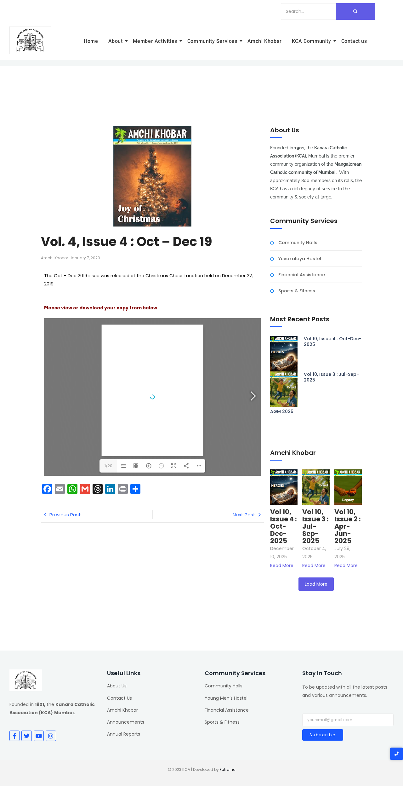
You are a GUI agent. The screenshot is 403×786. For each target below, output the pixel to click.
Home (91, 41)
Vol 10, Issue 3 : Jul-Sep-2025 (331, 377)
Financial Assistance (301, 275)
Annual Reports (123, 734)
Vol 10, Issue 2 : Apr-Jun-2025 (347, 526)
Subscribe (322, 735)
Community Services (212, 41)
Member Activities (155, 41)
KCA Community (311, 41)
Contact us (354, 41)
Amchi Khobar (264, 41)
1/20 (108, 465)
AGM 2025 (281, 411)
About (115, 41)
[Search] (355, 11)
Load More (316, 584)
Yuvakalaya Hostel (299, 259)
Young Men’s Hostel (226, 698)
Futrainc (228, 769)
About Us (117, 686)
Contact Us (119, 698)
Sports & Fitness (296, 291)
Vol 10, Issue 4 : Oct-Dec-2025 (332, 341)
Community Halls (297, 242)
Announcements (125, 722)
